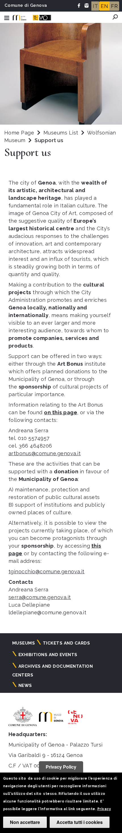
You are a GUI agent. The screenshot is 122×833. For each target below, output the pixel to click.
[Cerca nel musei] (115, 16)
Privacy (104, 809)
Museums (23, 643)
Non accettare (25, 822)
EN (104, 6)
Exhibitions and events (47, 654)
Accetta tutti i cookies (79, 822)
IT (95, 6)
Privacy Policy (61, 766)
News (25, 685)
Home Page (19, 133)
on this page (60, 412)
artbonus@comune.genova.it (45, 453)
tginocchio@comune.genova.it (47, 571)
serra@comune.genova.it (40, 597)
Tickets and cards (66, 643)
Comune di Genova (26, 5)
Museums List (60, 133)
